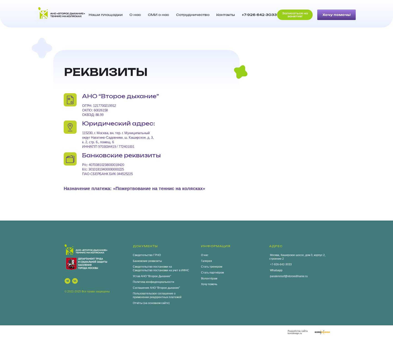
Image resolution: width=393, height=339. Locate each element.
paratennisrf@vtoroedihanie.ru (288, 276)
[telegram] (67, 281)
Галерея (206, 261)
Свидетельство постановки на (152, 266)
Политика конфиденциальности (153, 282)
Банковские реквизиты (147, 261)
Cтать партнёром (212, 272)
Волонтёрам (209, 278)
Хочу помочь (209, 284)
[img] (322, 332)
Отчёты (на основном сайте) (151, 303)
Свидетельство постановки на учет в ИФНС (161, 270)
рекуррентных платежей (165, 297)
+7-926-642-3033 (259, 15)
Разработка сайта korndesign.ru (298, 332)
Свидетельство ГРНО (147, 255)
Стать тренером (211, 266)
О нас (135, 15)
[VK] (75, 281)
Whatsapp (275, 270)
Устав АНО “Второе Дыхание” (152, 276)
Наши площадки (106, 15)
